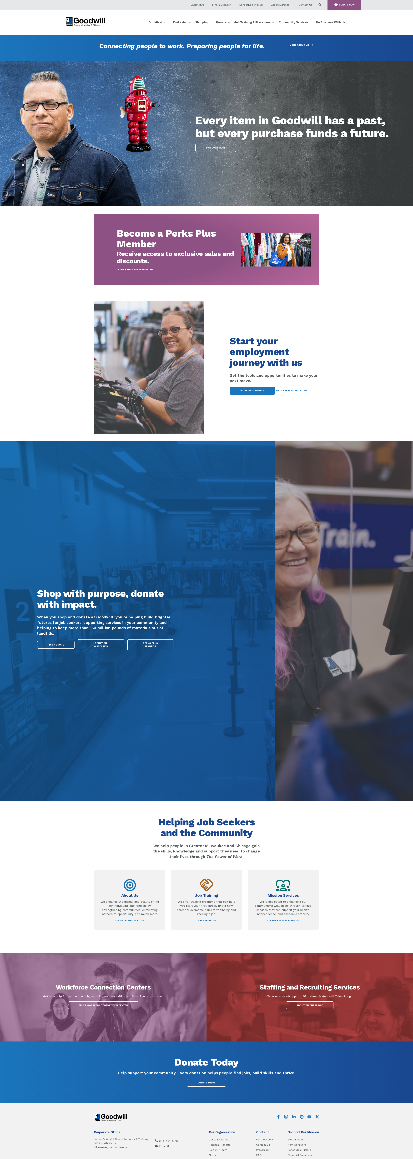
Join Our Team (218, 1149)
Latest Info (197, 4)
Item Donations (297, 1144)
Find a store (56, 644)
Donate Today (206, 1082)
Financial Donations (300, 1155)
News (212, 1155)
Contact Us (305, 4)
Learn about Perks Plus (133, 269)
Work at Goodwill (252, 390)
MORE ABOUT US (299, 45)
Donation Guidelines (101, 645)
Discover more (216, 147)
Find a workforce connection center (103, 1005)
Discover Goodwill (127, 920)
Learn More (204, 920)
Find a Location (221, 4)
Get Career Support (289, 390)
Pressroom (263, 1149)
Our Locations (265, 1139)
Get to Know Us (218, 1139)
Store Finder (295, 1139)
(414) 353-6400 (168, 1141)
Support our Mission (281, 920)
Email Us (164, 1146)
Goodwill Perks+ (281, 4)
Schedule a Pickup (251, 4)
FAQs (259, 1155)
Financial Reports (219, 1144)
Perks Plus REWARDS (153, 646)
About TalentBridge (314, 1006)
